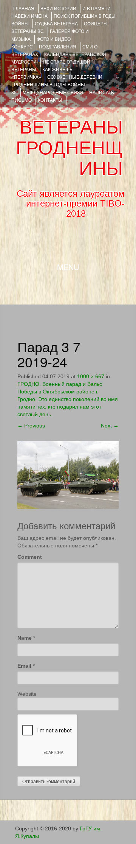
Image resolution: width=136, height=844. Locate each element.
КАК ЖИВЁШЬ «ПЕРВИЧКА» (42, 73)
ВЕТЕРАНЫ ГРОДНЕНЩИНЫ (69, 148)
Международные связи (53, 92)
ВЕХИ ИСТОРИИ (58, 8)
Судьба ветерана (56, 23)
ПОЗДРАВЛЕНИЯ (57, 47)
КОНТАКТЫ (50, 100)
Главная (23, 8)
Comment (29, 557)
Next (110, 426)
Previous (31, 426)
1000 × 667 (90, 376)
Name (24, 638)
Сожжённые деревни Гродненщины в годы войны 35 (56, 85)
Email (24, 666)
